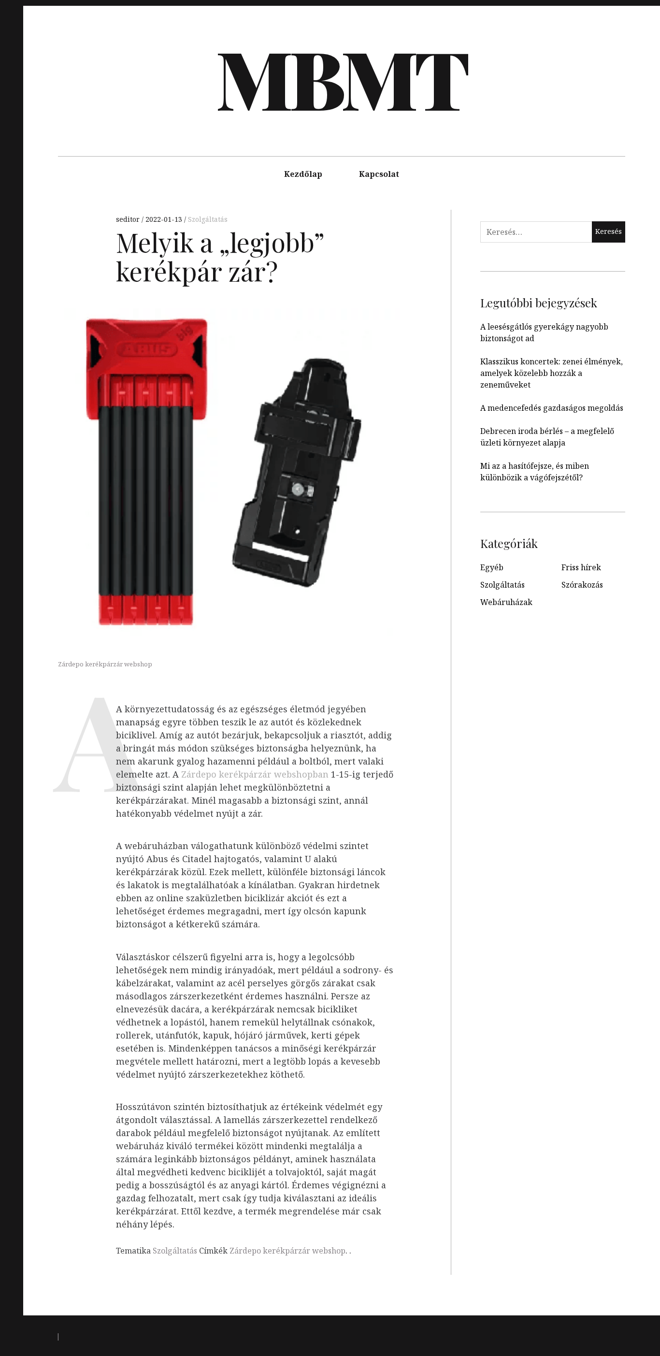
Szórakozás (582, 584)
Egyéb (491, 567)
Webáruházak (506, 602)
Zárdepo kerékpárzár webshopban (255, 774)
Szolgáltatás (208, 219)
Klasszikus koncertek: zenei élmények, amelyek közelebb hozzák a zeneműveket (551, 373)
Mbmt (340, 77)
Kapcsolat (379, 174)
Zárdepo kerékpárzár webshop (287, 1250)
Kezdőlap (303, 174)
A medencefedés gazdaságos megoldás (551, 408)
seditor (129, 219)
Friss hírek (581, 567)
